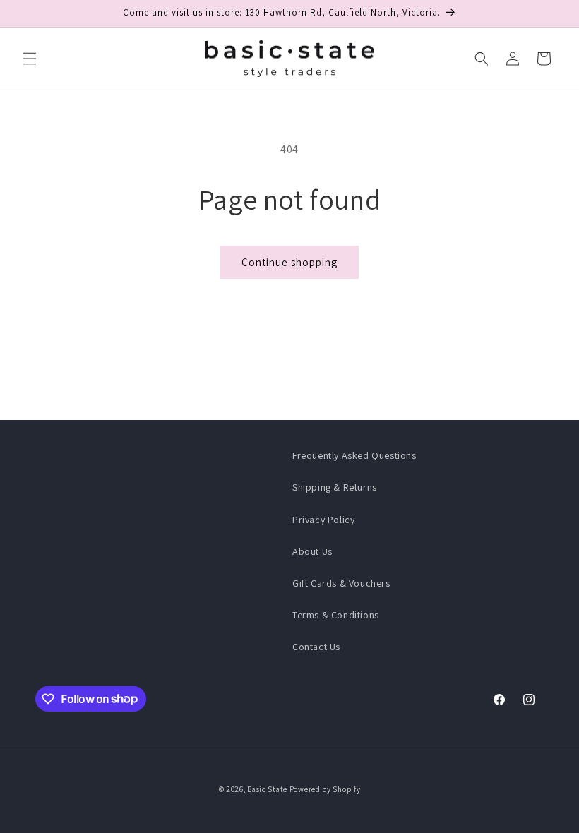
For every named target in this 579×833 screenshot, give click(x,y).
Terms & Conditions (335, 615)
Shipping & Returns (334, 487)
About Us (312, 551)
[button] (29, 58)
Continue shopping (289, 262)
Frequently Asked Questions (354, 455)
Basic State (267, 789)
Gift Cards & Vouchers (341, 583)
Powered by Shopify (325, 789)
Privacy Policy (323, 519)
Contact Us (316, 646)
